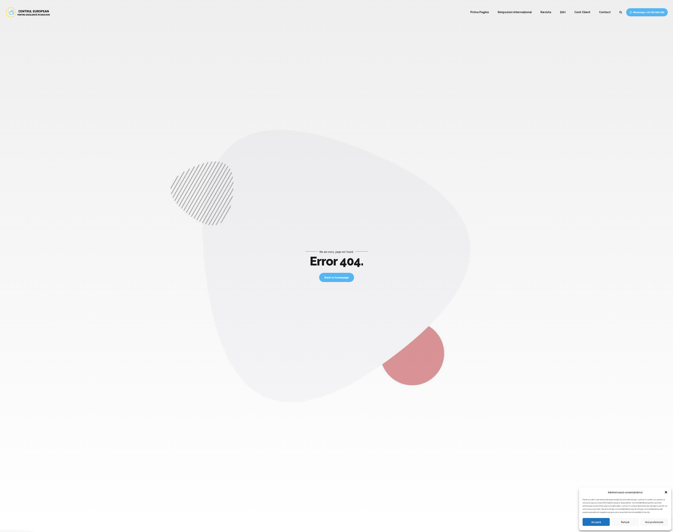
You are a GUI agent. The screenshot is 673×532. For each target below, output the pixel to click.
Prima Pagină (479, 12)
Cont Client (582, 12)
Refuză (625, 522)
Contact (605, 12)
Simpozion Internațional (515, 12)
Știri (563, 12)
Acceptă (596, 522)
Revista (546, 12)
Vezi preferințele (654, 522)
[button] (666, 492)
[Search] (620, 12)
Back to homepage (336, 277)
